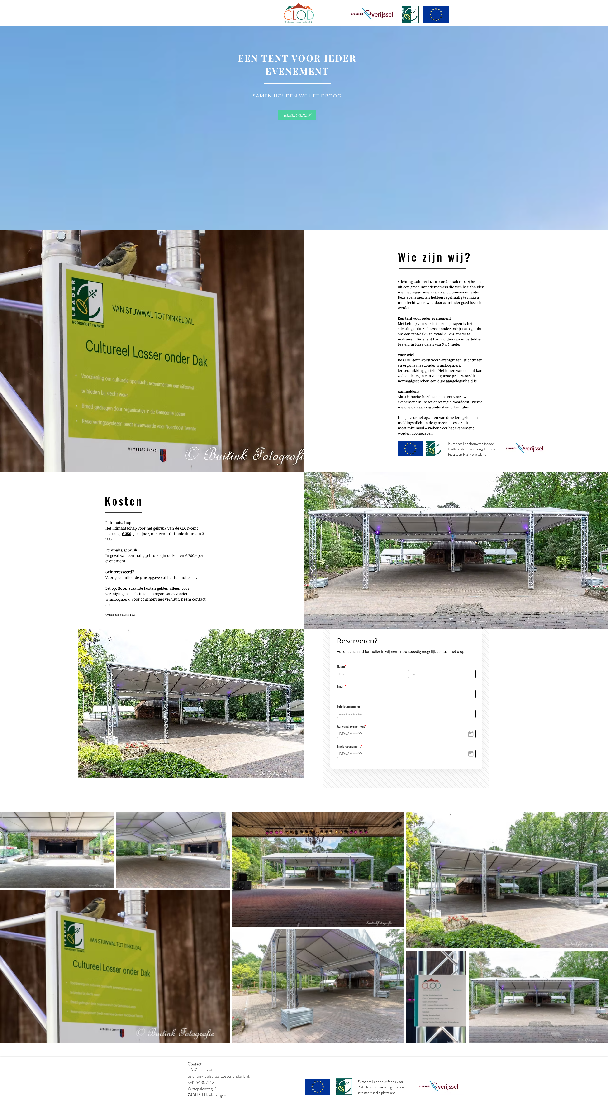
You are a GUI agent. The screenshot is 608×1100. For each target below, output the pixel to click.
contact (199, 599)
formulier (462, 407)
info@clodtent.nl (202, 1070)
